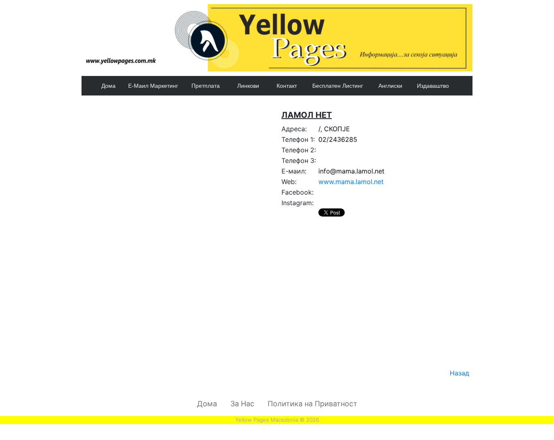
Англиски (390, 85)
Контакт (287, 85)
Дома (108, 85)
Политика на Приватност (312, 403)
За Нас (242, 403)
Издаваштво (433, 85)
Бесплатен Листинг (337, 85)
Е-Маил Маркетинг (153, 85)
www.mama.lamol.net (351, 182)
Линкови (248, 85)
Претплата (205, 85)
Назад (459, 373)
